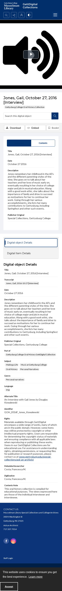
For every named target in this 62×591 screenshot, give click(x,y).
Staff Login (8, 558)
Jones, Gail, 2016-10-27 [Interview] (22, 283)
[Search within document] (54, 116)
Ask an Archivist (10, 525)
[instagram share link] (13, 541)
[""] (31, 6)
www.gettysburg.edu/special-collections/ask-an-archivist (27, 458)
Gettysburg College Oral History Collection (24, 107)
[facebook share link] (6, 541)
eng (7, 389)
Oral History (11, 369)
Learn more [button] (36, 576)
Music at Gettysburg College (34, 364)
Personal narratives (15, 379)
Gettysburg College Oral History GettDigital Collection (30, 354)
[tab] (19, 143)
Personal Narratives (29, 369)
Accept (9, 586)
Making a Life (12, 364)
